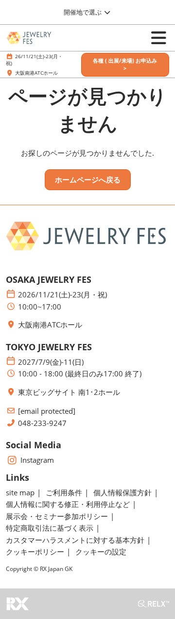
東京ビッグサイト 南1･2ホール (69, 392)
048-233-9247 (42, 423)
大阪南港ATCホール (36, 72)
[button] (125, 65)
